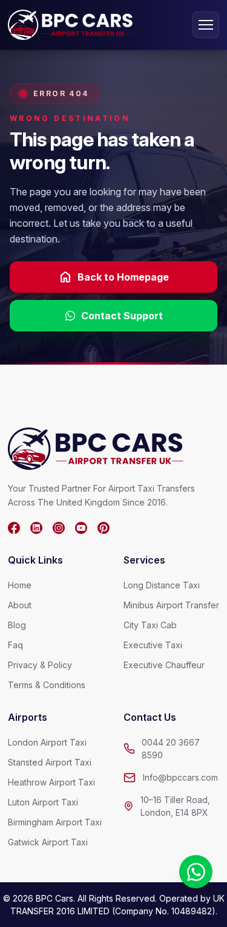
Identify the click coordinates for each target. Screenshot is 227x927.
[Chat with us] (195, 871)
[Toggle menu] (205, 24)
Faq (15, 645)
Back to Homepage (113, 276)
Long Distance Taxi (161, 585)
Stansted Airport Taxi (49, 762)
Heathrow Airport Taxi (51, 782)
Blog (17, 625)
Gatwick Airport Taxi (48, 842)
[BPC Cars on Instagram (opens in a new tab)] (59, 528)
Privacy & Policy (40, 665)
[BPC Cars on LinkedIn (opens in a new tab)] (36, 528)
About (19, 605)
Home (19, 585)
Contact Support (122, 316)
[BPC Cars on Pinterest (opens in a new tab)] (103, 528)
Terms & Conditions (46, 685)
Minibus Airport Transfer (171, 605)
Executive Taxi (152, 645)
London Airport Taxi (47, 742)
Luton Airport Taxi (43, 802)
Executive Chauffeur (164, 665)
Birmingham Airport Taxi (55, 822)
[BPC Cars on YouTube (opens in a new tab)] (81, 528)
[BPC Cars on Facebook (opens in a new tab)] (14, 528)
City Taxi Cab (150, 625)
